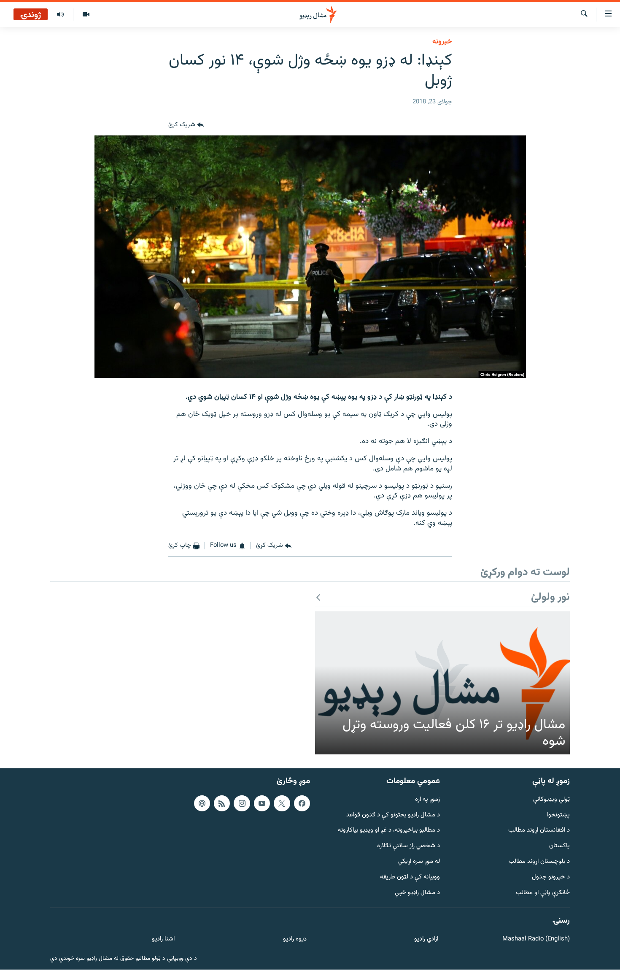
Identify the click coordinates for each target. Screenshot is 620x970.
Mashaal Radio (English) (536, 939)
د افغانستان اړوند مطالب (539, 831)
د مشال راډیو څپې (417, 893)
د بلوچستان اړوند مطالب (539, 861)
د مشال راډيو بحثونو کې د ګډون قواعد (393, 815)
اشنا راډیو (163, 939)
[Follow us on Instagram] (242, 803)
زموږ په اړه (427, 799)
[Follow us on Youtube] (262, 803)
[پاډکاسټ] (202, 803)
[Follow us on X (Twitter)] (282, 803)
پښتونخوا (558, 815)
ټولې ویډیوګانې (551, 799)
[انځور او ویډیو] (86, 14)
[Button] (186, 125)
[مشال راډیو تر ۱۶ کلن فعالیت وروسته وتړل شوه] (442, 683)
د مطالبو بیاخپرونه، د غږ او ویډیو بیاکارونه (389, 831)
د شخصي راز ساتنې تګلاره (408, 846)
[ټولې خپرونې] (60, 14)
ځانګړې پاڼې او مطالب (543, 893)
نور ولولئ (550, 597)
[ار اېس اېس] (222, 803)
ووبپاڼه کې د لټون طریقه (410, 877)
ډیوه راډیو (294, 939)
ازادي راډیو (426, 939)
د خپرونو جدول (551, 877)
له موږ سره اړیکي (419, 861)
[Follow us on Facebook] (302, 803)
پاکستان (559, 846)
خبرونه (442, 41)
